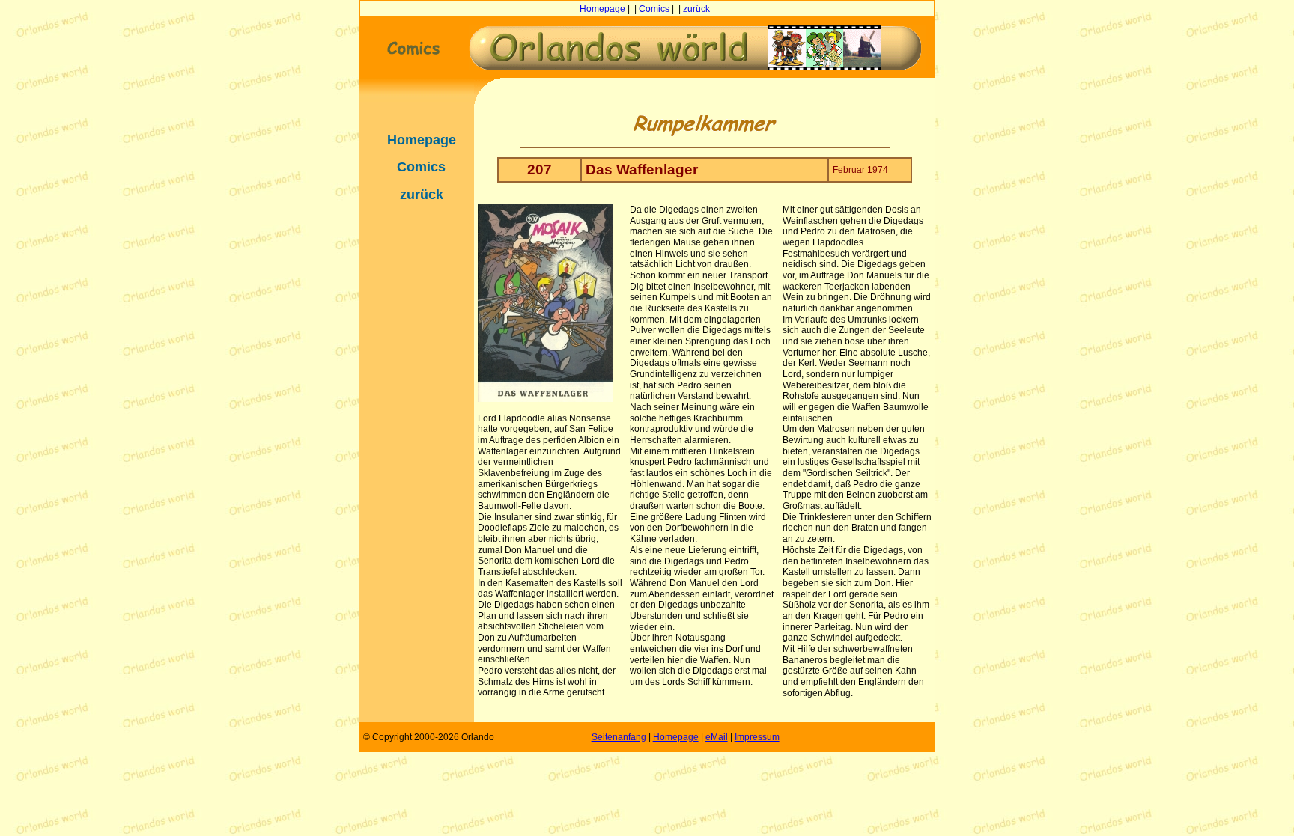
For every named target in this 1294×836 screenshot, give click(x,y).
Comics (654, 9)
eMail (716, 737)
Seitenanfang (619, 737)
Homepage (602, 9)
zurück (696, 9)
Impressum (757, 737)
